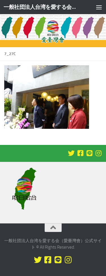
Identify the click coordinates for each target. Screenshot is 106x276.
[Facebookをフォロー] (80, 153)
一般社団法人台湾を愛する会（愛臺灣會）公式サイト (42, 7)
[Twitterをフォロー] (71, 153)
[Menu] (99, 7)
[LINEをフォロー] (89, 153)
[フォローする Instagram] (98, 153)
